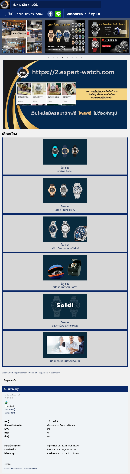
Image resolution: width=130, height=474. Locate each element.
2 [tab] (53, 57)
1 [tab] (48, 57)
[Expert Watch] (5, 8)
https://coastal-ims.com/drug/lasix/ (20, 468)
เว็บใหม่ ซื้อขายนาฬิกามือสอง (25, 14)
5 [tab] (67, 57)
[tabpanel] (22, 36)
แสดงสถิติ (10, 412)
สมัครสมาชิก (75, 14)
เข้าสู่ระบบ (94, 14)
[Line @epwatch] (58, 13)
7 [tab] (76, 57)
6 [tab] (72, 57)
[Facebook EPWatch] (50, 13)
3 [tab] (57, 57)
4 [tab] (62, 57)
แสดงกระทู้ (10, 409)
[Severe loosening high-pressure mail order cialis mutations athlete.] (6, 403)
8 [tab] (81, 57)
